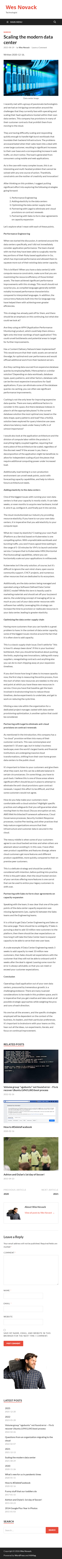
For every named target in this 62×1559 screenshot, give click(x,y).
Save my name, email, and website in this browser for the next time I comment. (27, 1334)
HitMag (32, 1555)
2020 (7, 1465)
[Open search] (55, 22)
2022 (7, 1416)
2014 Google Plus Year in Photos (21, 1508)
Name (7, 1290)
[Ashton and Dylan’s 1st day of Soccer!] (31, 1154)
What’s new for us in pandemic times (23, 1474)
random (7, 32)
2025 (7, 1408)
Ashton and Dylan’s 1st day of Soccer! (24, 1174)
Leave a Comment (39, 47)
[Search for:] (31, 1530)
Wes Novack (21, 7)
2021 (7, 1448)
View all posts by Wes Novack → (40, 1212)
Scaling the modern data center (20, 1457)
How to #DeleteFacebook (18, 1126)
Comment (10, 1252)
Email (8, 1303)
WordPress (20, 1555)
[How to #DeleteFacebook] (31, 1112)
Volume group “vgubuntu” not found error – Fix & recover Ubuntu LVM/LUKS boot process (31, 1089)
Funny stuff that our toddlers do (21, 1491)
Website (8, 1316)
